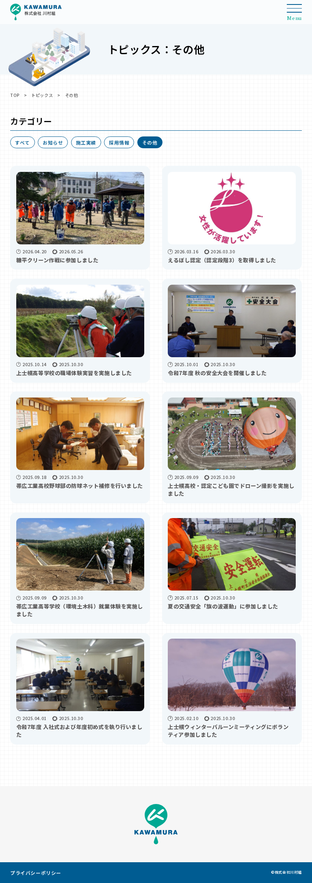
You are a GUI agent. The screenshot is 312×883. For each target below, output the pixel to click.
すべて (22, 142)
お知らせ (53, 142)
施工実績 (86, 142)
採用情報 (119, 142)
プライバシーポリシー (35, 872)
